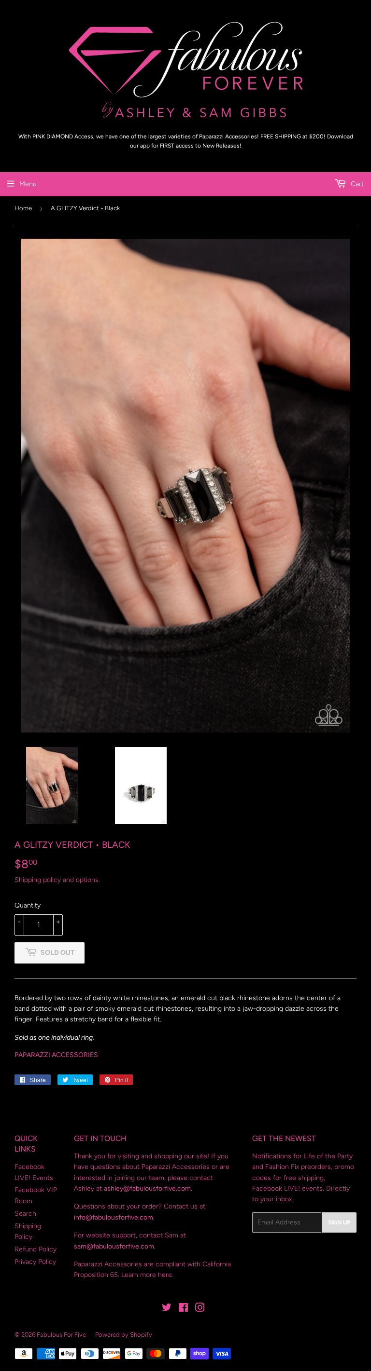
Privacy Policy (35, 1262)
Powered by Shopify (123, 1334)
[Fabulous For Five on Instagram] (200, 1309)
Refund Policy (35, 1249)
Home (23, 208)
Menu (28, 184)
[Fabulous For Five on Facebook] (183, 1309)
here (165, 1275)
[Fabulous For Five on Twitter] (166, 1309)
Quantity (27, 905)
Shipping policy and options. (57, 880)
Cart (356, 184)
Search (25, 1213)
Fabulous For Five (61, 1334)
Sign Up (339, 1222)
